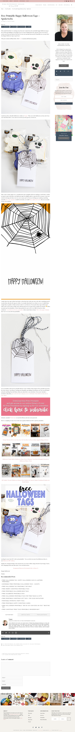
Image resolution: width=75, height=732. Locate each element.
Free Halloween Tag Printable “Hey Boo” (17, 586)
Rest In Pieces (29, 439)
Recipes (29, 717)
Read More (63, 65)
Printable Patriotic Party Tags (13, 600)
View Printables (63, 138)
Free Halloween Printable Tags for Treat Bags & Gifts (22, 596)
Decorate (30, 713)
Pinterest (21, 568)
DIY (29, 715)
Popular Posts (42, 614)
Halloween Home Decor (21, 459)
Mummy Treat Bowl (33, 459)
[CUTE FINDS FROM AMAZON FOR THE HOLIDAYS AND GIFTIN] (69, 699)
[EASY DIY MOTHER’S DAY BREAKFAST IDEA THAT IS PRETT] (31, 699)
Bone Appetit (37, 439)
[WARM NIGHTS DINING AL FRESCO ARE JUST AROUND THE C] (18, 699)
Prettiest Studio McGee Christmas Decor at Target (15, 653)
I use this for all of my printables (15, 309)
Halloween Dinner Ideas (18, 480)
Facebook (27, 568)
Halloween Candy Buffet (9, 459)
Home (2, 8)
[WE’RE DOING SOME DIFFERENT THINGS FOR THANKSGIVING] (44, 699)
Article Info (25, 614)
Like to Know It (34, 568)
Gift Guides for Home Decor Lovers (11, 654)
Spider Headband (39, 480)
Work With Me (43, 719)
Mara (50, 730)
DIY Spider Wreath (6, 480)
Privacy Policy (40, 730)
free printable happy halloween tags (12, 645)
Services (42, 715)
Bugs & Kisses (44, 439)
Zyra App (60, 730)
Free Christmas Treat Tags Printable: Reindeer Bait (20, 609)
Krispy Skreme (6, 439)
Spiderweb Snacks (29, 480)
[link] (5, 1)
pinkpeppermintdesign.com (14, 714)
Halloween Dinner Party (26, 461)
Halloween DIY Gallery (9, 560)
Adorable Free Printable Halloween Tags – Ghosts (21, 584)
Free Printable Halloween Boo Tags (15, 591)
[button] (65, 1)
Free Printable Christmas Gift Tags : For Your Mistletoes (23, 598)
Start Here (42, 713)
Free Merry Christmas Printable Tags (15, 588)
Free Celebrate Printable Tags (13, 593)
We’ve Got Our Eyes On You (18, 439)
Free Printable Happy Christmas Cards (16, 603)
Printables (42, 717)
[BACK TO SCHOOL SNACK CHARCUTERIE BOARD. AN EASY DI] (6, 699)
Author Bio (9, 614)
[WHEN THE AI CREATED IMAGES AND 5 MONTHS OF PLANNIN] (56, 699)
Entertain (30, 719)
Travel (29, 722)
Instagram (15, 568)
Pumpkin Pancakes (43, 459)
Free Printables (8, 8)
